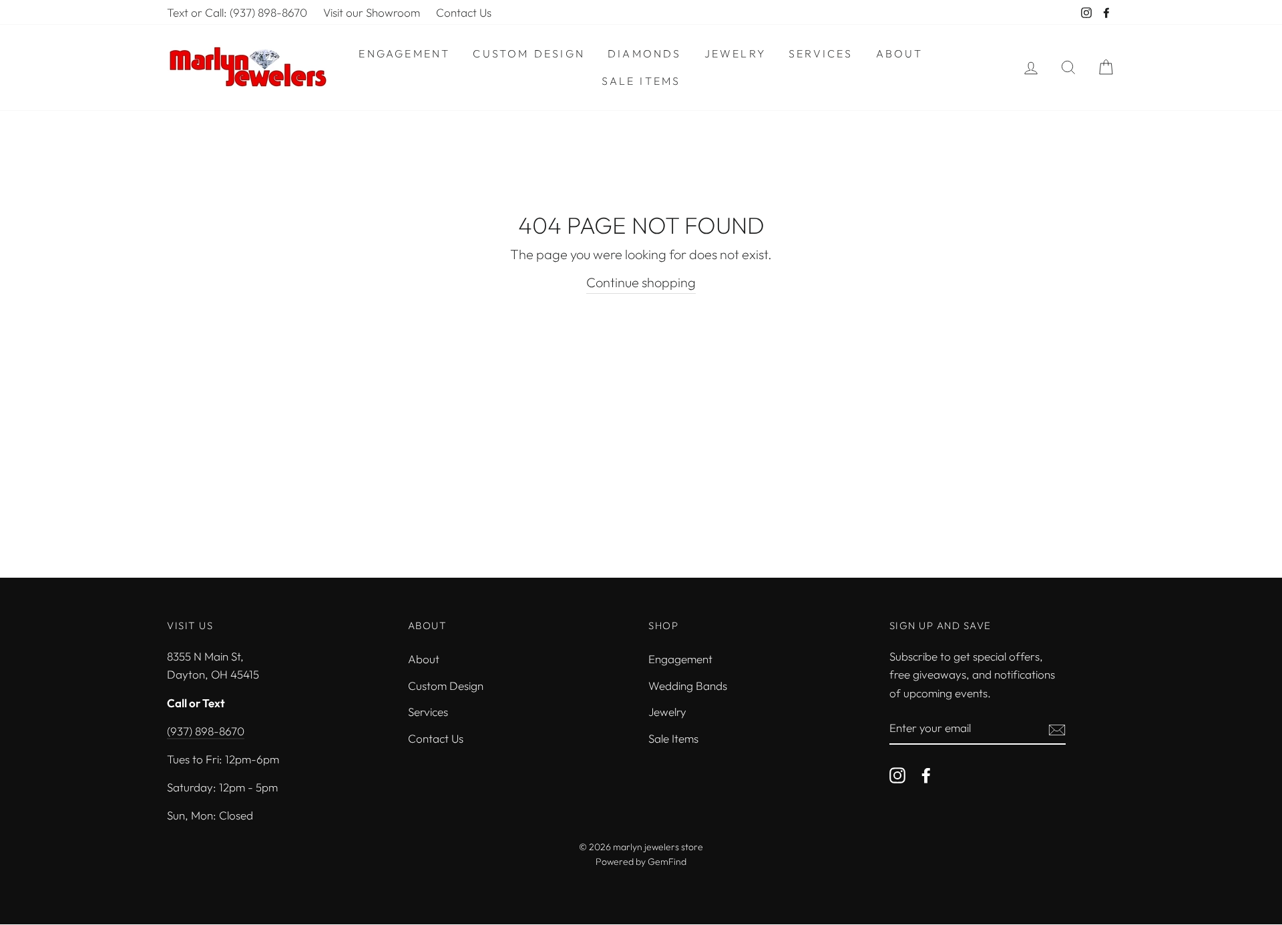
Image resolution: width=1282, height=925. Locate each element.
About (899, 53)
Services (821, 53)
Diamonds (645, 53)
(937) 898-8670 (205, 731)
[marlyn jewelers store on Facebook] (926, 774)
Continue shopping (641, 282)
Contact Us (463, 12)
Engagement (404, 53)
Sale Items (641, 80)
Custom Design (529, 53)
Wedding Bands (687, 686)
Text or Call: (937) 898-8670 (237, 12)
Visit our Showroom (371, 12)
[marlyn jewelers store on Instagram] (897, 774)
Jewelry (735, 53)
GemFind (667, 862)
